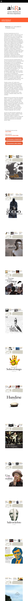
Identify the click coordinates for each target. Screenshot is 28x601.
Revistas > (8, 26)
